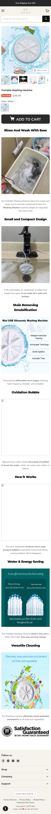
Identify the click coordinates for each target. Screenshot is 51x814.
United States (24, 794)
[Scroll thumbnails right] (47, 80)
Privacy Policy (25, 800)
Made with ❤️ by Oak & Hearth (25, 809)
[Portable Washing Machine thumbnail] (5, 80)
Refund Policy (39, 800)
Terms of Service (10, 800)
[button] (5, 808)
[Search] (46, 19)
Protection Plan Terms (25, 802)
